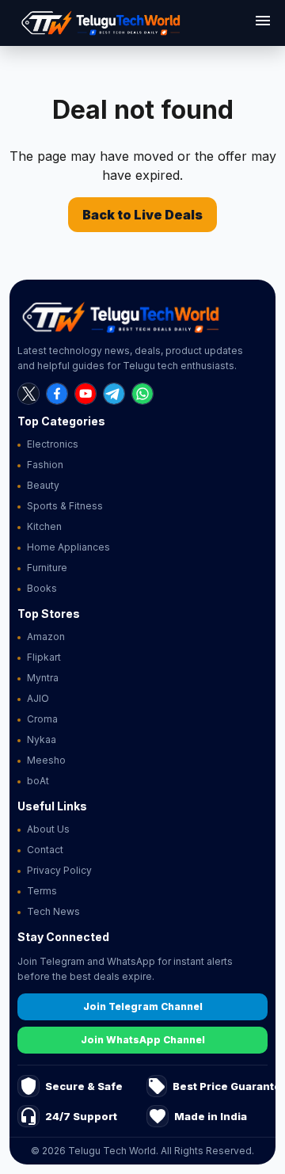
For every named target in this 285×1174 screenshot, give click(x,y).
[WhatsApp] (142, 394)
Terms (42, 891)
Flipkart (44, 657)
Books (42, 588)
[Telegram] (114, 394)
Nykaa (41, 739)
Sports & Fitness (65, 506)
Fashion (45, 465)
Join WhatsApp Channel (143, 1040)
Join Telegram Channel (143, 1006)
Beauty (43, 485)
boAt (38, 781)
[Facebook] (57, 394)
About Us (48, 829)
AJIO (38, 698)
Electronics (52, 444)
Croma (42, 719)
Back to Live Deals (142, 215)
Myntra (43, 678)
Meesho (46, 760)
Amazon (46, 636)
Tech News (53, 911)
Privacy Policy (59, 870)
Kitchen (44, 526)
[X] (28, 394)
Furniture (47, 568)
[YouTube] (85, 394)
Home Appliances (68, 547)
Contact (45, 850)
